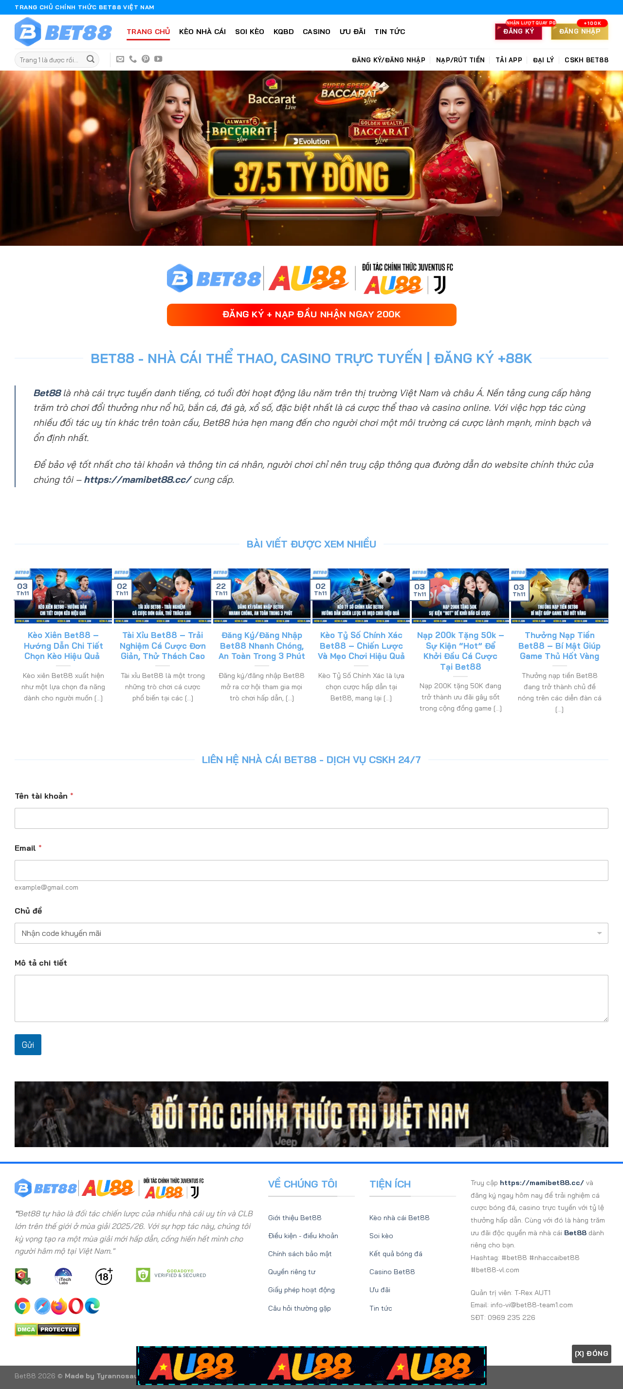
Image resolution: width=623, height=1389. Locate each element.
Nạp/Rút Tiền (460, 60)
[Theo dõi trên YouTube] (158, 59)
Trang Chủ (148, 31)
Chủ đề (28, 910)
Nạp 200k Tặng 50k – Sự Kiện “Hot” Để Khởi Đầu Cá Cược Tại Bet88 (460, 651)
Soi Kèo (250, 31)
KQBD (284, 31)
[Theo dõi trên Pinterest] (145, 59)
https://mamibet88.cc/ (137, 479)
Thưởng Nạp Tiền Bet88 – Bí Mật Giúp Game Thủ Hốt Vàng (559, 645)
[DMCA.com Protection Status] (47, 1329)
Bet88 (46, 393)
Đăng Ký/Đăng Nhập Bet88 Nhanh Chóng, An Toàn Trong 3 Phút (262, 645)
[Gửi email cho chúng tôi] (120, 59)
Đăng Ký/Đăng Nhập (388, 60)
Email (28, 848)
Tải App (508, 60)
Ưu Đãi (353, 31)
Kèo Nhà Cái (202, 31)
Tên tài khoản (44, 796)
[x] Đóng (591, 1353)
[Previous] (19, 651)
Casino (317, 31)
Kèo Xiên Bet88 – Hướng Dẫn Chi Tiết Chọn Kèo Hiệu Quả (63, 645)
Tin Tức (389, 31)
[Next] (604, 651)
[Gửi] (90, 60)
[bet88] (63, 32)
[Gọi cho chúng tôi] (133, 59)
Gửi (28, 1045)
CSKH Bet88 (586, 60)
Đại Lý (543, 60)
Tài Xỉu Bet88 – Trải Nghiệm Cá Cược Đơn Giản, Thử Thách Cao (163, 645)
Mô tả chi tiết (41, 963)
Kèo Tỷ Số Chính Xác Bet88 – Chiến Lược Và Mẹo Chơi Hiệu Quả (361, 645)
